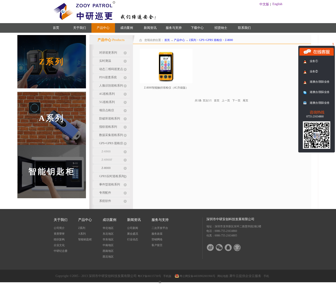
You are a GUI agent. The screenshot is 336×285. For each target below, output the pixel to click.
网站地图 (222, 276)
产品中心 (179, 40)
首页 (56, 28)
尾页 (245, 100)
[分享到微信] (222, 247)
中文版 (264, 4)
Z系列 (192, 40)
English (277, 4)
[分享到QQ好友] (231, 247)
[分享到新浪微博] (213, 247)
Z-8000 (229, 40)
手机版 (166, 276)
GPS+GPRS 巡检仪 (210, 40)
